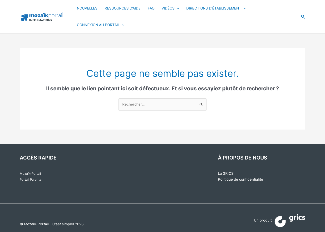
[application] (177, 8)
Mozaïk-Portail (30, 173)
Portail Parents (30, 179)
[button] (303, 17)
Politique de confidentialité (240, 179)
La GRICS (226, 173)
